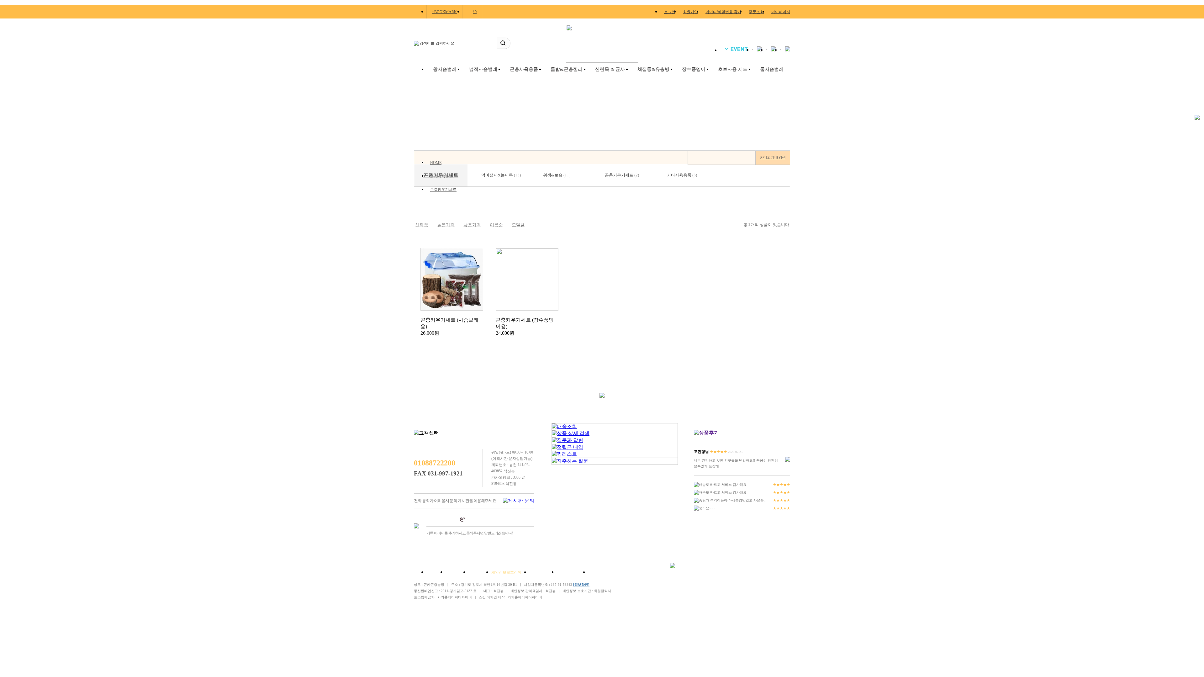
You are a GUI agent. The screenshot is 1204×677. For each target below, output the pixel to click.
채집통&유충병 (653, 69)
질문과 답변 (539, 572)
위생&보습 (556, 175)
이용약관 (475, 572)
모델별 (518, 225)
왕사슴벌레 (445, 69)
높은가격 (446, 225)
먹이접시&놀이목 (501, 175)
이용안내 (453, 572)
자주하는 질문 (568, 572)
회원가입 (690, 12)
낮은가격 (472, 225)
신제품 (421, 225)
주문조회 (756, 12)
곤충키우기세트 (443, 189)
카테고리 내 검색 (772, 157)
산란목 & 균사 (610, 69)
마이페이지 (780, 12)
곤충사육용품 (524, 69)
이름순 (496, 225)
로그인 (669, 12)
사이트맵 (595, 572)
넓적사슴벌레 (483, 69)
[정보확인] (581, 584)
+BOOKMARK (444, 12)
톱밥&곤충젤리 (567, 69)
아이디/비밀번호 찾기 (723, 12)
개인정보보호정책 (506, 572)
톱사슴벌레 (772, 69)
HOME (435, 162)
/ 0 (475, 12)
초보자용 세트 (732, 69)
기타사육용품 (682, 175)
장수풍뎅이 (693, 69)
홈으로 (432, 572)
